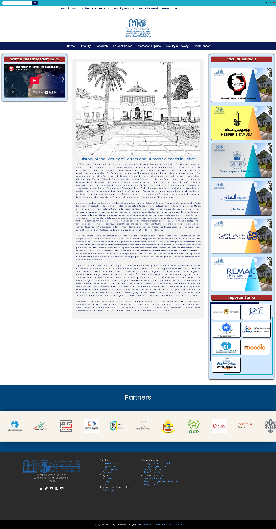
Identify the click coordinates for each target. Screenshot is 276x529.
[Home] (138, 29)
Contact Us (109, 472)
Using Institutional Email (157, 463)
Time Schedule (152, 472)
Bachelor (108, 478)
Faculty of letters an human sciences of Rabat (162, 524)
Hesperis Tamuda (153, 478)
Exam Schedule (152, 469)
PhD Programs (110, 490)
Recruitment (69, 8)
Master (106, 481)
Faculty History (111, 469)
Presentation (110, 463)
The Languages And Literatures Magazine (161, 483)
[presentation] (6, 80)
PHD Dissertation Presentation (158, 8)
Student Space (121, 46)
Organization (110, 466)
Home (71, 46)
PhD (105, 484)
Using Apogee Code (155, 466)
